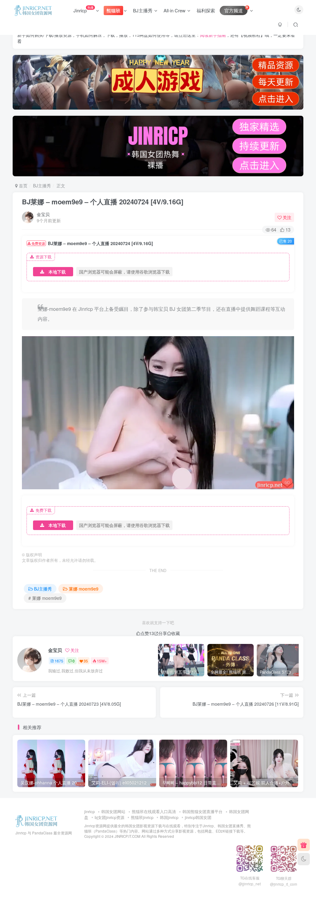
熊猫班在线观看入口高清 (154, 811)
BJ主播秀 (142, 10)
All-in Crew (174, 10)
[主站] (303, 845)
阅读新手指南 (213, 35)
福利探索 (206, 10)
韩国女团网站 (113, 811)
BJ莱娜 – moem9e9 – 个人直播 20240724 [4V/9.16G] (102, 202)
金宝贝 (43, 214)
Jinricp (83, 9)
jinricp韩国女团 (198, 817)
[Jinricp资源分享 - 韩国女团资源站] (36, 821)
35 (86, 660)
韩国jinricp (169, 817)
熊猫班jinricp (142, 817)
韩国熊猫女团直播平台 (202, 811)
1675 (59, 660)
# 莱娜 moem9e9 (45, 598)
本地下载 (57, 272)
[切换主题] (303, 859)
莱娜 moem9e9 (83, 589)
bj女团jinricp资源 (109, 817)
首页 (22, 185)
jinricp (89, 811)
